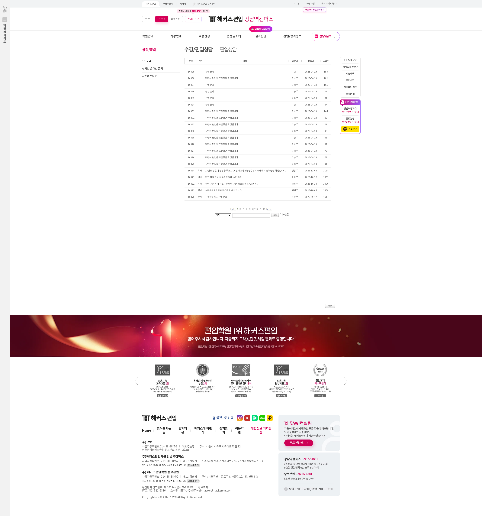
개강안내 (176, 36)
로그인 (296, 3)
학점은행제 (168, 4)
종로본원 (175, 19)
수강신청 (204, 36)
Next (345, 381)
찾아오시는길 (164, 430)
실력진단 (260, 36)
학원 (147, 19)
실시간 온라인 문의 (152, 68)
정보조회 (203, 487)
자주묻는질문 (149, 76)
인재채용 (182, 430)
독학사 (183, 4)
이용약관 (239, 430)
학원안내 (147, 36)
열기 (4, 26)
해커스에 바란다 (328, 3)
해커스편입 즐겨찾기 (206, 4)
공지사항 (350, 80)
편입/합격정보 (292, 36)
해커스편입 (151, 4)
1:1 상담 (146, 61)
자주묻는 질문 (350, 87)
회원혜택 (350, 73)
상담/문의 (325, 36)
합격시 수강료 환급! (193, 11)
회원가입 (310, 3)
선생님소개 (234, 36)
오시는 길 (350, 94)
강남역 (161, 19)
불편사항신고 (224, 418)
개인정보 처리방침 (261, 430)
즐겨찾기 (223, 430)
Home (146, 431)
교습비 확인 (193, 465)
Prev (136, 381)
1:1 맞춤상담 (350, 60)
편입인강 (192, 19)
